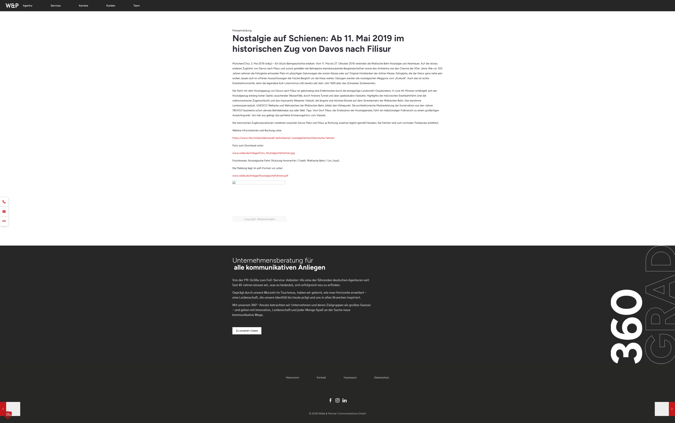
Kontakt (321, 377)
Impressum (350, 377)
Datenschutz (381, 377)
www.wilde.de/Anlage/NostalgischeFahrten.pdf (260, 175)
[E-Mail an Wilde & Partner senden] (4, 211)
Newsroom (292, 377)
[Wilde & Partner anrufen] (4, 202)
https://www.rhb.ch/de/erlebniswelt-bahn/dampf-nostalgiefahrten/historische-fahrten (283, 138)
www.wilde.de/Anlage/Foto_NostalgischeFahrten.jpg (263, 153)
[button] (7, 415)
